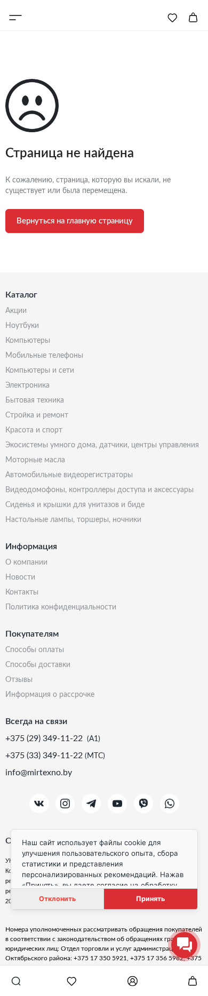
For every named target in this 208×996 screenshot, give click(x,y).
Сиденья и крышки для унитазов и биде (75, 505)
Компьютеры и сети (39, 370)
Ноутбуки (22, 326)
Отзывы (19, 680)
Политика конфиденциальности (60, 607)
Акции (16, 311)
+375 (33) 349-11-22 (45, 755)
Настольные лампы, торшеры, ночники (73, 520)
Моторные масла (35, 460)
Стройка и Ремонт (36, 415)
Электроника (27, 385)
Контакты (21, 592)
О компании (26, 562)
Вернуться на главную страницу (75, 221)
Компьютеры (27, 340)
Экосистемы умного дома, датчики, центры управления (102, 445)
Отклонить (57, 899)
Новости (20, 577)
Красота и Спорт (33, 430)
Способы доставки (37, 665)
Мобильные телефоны (44, 355)
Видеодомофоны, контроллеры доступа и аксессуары (99, 490)
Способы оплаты (34, 650)
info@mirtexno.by (38, 772)
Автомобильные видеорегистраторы (69, 475)
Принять (150, 899)
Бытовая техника (34, 400)
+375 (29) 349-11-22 (45, 738)
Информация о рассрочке (49, 694)
